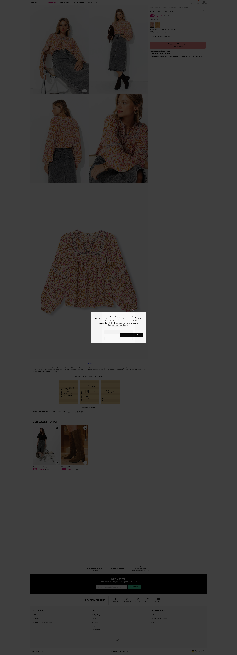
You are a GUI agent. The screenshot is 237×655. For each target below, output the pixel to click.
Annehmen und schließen (131, 335)
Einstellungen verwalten (105, 335)
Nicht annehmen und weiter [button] (118, 328)
